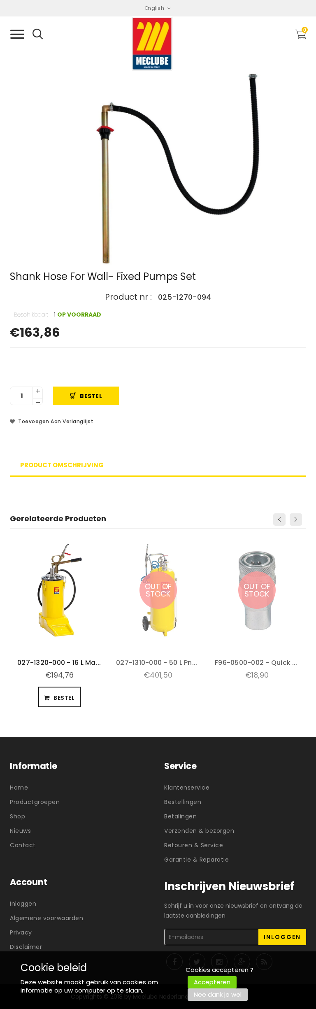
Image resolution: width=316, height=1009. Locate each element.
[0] (300, 37)
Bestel (91, 396)
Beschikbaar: (31, 314)
